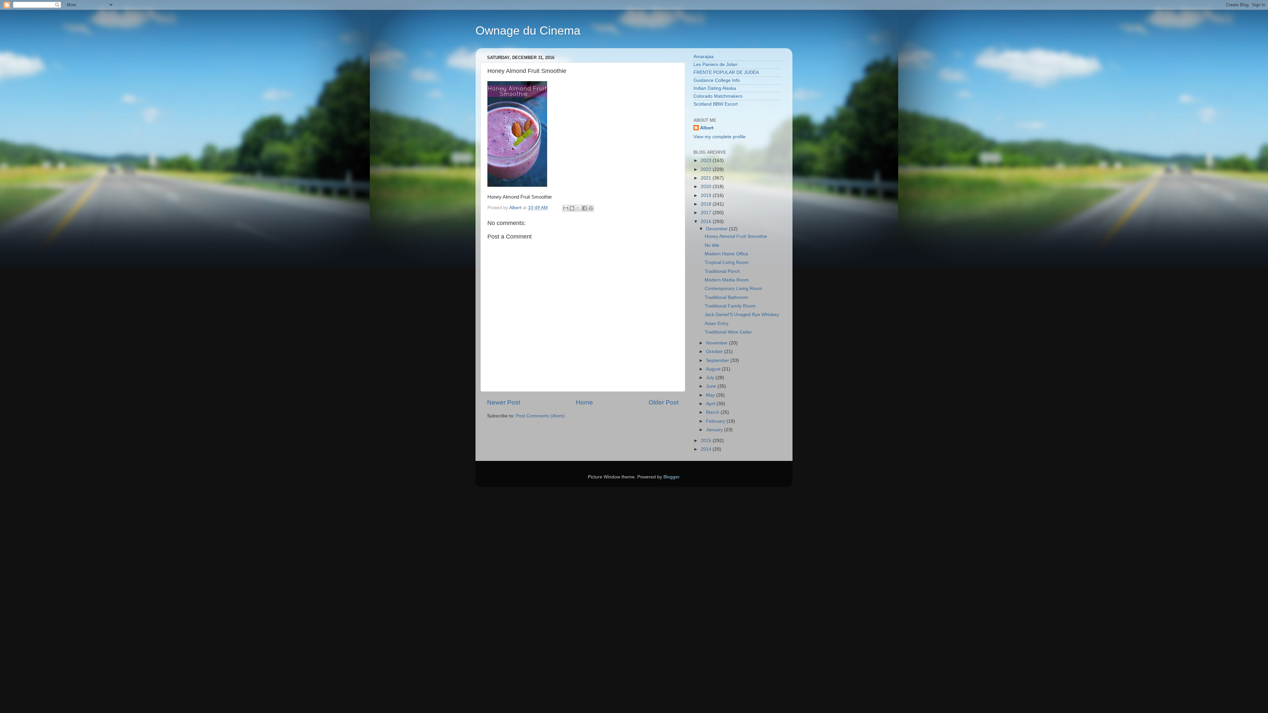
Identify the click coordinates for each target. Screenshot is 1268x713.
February (716, 421)
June (712, 386)
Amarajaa (703, 56)
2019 (707, 195)
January (715, 429)
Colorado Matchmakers (717, 96)
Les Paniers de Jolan (715, 64)
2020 (707, 186)
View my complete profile (719, 136)
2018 (707, 204)
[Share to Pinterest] (590, 208)
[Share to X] (578, 208)
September (718, 360)
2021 (707, 178)
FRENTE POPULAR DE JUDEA (726, 72)
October (715, 351)
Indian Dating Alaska (714, 88)
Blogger (671, 476)
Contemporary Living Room (733, 288)
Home (584, 402)
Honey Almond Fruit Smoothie (736, 236)
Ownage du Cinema (528, 30)
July (711, 377)
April (711, 403)
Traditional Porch (722, 271)
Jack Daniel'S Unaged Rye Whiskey (742, 314)
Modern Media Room (727, 279)
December (717, 228)
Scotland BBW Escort (715, 104)
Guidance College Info (716, 80)
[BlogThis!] (572, 208)
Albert (707, 127)
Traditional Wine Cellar (728, 332)
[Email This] (565, 208)
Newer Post (503, 402)
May (711, 395)
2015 (707, 440)
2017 (707, 212)
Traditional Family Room (730, 306)
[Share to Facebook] (584, 208)
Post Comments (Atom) (540, 415)
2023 (707, 160)
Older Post (664, 402)
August (714, 369)
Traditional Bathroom (726, 297)
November (717, 342)
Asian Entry (716, 323)
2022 (707, 169)
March (713, 412)
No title (712, 245)
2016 (707, 221)
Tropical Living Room (727, 262)
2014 (707, 449)
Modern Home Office (726, 253)
